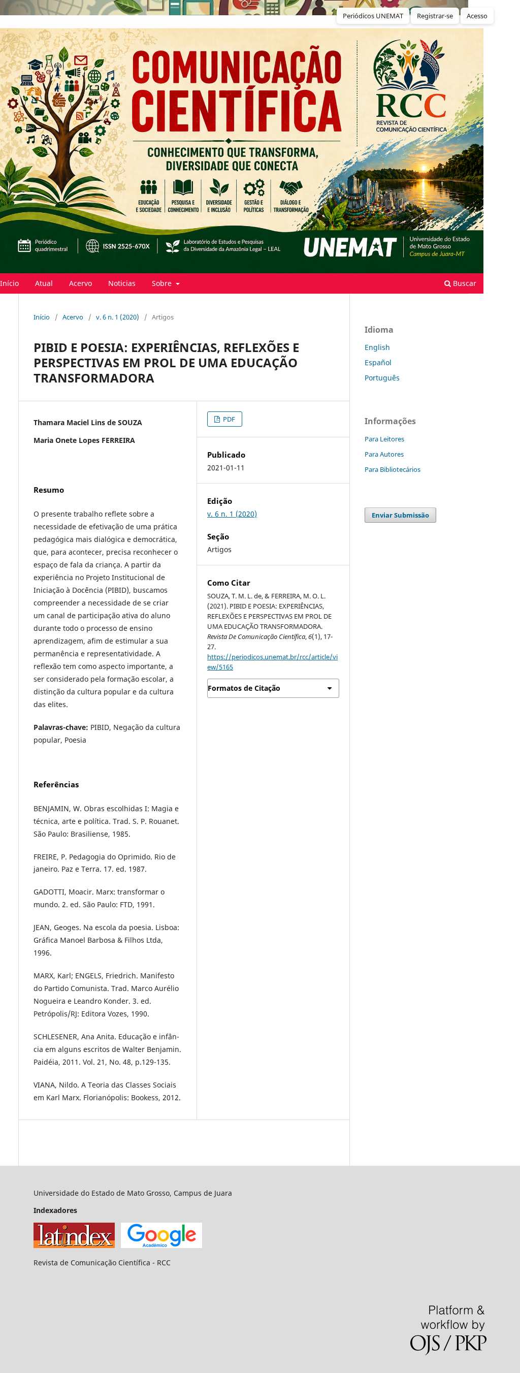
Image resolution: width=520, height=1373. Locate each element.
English (377, 347)
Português (382, 377)
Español (378, 362)
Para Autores (384, 454)
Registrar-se (435, 15)
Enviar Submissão (400, 515)
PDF (228, 419)
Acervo (80, 283)
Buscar (463, 283)
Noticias (122, 283)
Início (42, 317)
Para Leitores (384, 438)
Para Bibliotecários (392, 469)
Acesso (477, 15)
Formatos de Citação (244, 688)
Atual (44, 283)
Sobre (163, 283)
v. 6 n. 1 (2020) (117, 317)
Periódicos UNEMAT (373, 15)
